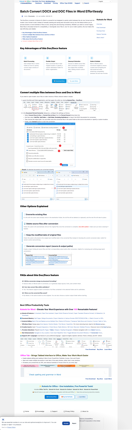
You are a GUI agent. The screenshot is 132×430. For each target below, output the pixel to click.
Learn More (108, 349)
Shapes (57, 330)
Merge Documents (47, 318)
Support (77, 3)
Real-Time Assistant (48, 313)
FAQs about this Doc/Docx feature (32, 39)
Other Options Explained (29, 37)
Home (27, 411)
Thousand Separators (42, 327)
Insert (105, 327)
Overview (99, 24)
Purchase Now (101, 31)
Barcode (76, 327)
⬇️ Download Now (59, 81)
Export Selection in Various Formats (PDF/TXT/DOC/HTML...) (71, 318)
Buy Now (100, 349)
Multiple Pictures (85, 327)
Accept (66, 423)
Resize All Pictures (64, 321)
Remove (98, 324)
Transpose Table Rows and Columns (81, 321)
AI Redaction (99, 313)
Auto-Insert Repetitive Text (58, 333)
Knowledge (40, 411)
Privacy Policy (69, 411)
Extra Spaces (44, 324)
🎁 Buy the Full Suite (66, 397)
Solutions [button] (38, 3)
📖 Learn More (81, 397)
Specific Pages (44, 330)
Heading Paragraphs (66, 330)
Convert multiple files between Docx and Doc (36, 34)
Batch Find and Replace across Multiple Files (45, 321)
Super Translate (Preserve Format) (84, 313)
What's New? (100, 37)
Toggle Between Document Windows (78, 333)
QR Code (70, 327)
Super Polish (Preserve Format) (64, 313)
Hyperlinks (69, 324)
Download (47, 3)
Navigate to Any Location (41, 333)
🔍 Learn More (74, 81)
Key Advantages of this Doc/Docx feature (34, 32)
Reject (74, 423)
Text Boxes (62, 324)
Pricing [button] (55, 3)
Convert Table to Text (99, 321)
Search (86, 3)
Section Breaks (53, 324)
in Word (52, 34)
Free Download (101, 27)
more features (94, 330)
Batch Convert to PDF (96, 318)
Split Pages (37, 318)
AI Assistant (37, 313)
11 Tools (96, 333)
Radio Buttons (62, 327)
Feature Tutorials (101, 34)
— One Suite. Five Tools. (37, 1)
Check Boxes (53, 327)
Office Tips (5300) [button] (66, 3)
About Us (85, 411)
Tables (52, 330)
